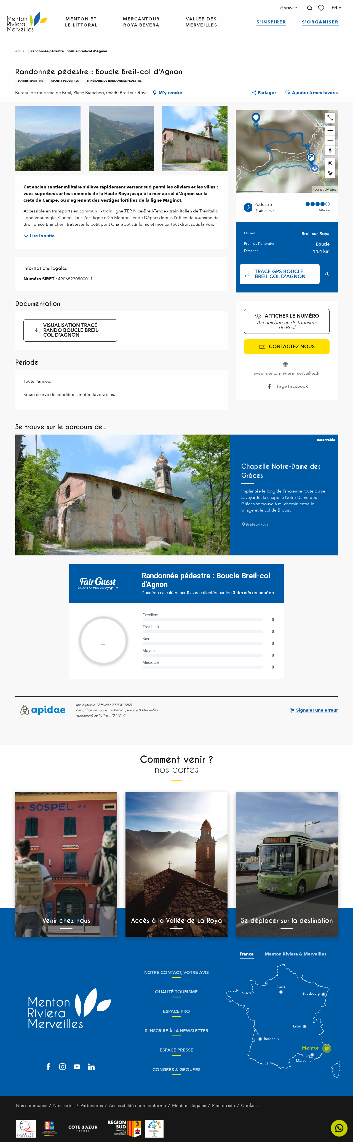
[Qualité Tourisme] (26, 1128)
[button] (309, 8)
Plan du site (223, 1106)
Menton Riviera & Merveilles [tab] (296, 954)
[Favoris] (322, 8)
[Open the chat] (339, 1128)
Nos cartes (63, 1106)
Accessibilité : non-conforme (137, 1106)
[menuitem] (27, 22)
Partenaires (92, 1106)
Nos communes (31, 1106)
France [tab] (247, 954)
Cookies (249, 1106)
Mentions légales (189, 1106)
